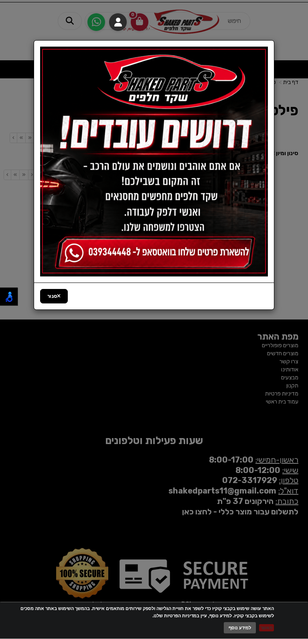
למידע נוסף (240, 627)
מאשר (266, 627)
